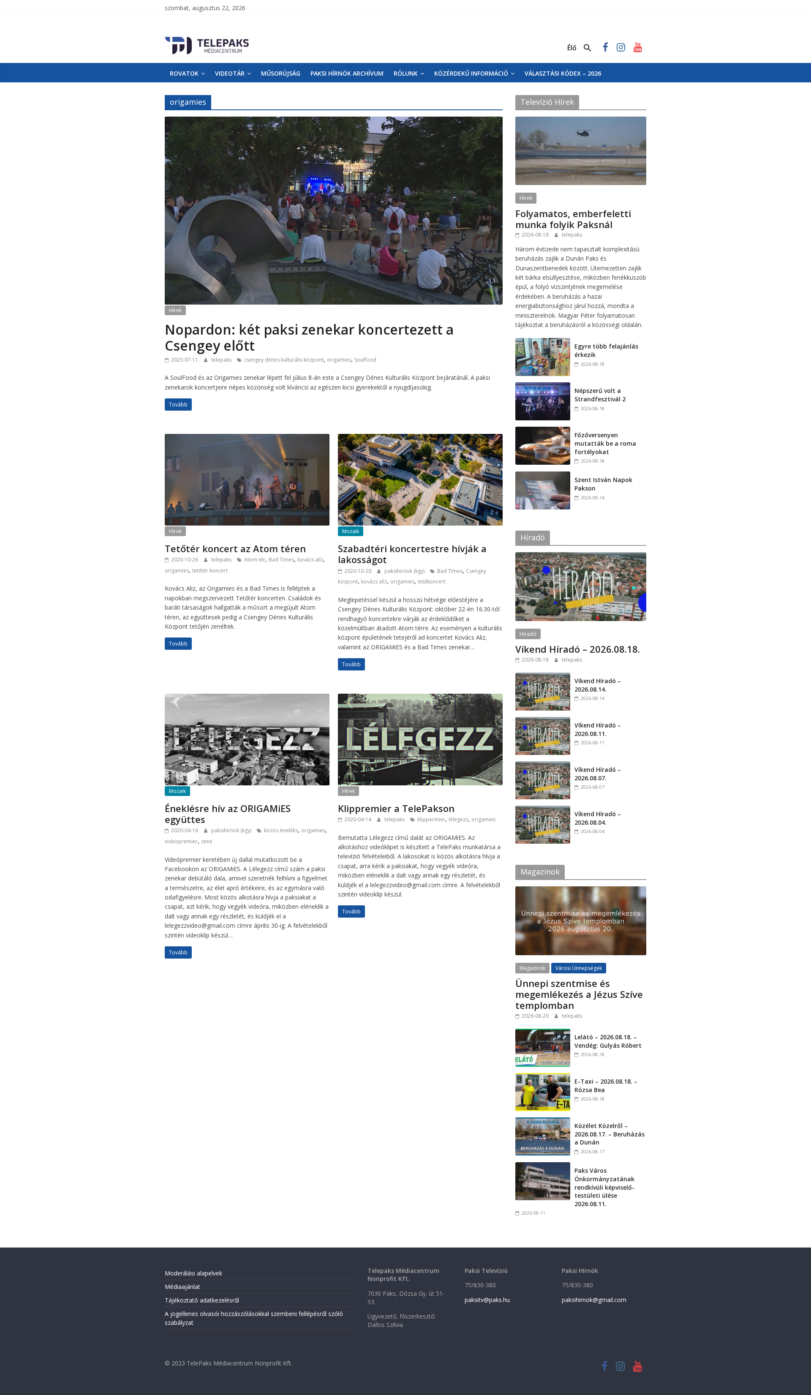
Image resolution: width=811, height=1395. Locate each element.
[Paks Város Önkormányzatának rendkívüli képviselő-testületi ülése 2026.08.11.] (542, 1167)
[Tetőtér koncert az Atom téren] (247, 439)
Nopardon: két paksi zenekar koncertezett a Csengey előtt (309, 337)
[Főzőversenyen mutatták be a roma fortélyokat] (542, 431)
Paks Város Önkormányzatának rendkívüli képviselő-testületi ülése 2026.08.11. (604, 1186)
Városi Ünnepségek (578, 968)
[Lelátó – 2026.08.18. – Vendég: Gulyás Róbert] (542, 1033)
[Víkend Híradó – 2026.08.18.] (580, 557)
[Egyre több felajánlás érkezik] (542, 342)
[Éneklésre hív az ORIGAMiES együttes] (247, 698)
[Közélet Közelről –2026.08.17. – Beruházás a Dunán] (542, 1122)
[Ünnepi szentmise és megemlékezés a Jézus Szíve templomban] (580, 891)
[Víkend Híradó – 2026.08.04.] (542, 810)
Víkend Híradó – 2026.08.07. (597, 774)
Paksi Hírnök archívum (347, 73)
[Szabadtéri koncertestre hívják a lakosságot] (420, 439)
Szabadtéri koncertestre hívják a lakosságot (412, 554)
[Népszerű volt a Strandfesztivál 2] (542, 387)
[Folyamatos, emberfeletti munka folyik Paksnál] (580, 121)
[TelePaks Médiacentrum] (207, 38)
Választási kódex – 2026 (563, 73)
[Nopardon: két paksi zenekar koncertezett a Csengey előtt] (334, 121)
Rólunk (406, 73)
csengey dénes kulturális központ (284, 359)
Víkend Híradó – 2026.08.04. (597, 818)
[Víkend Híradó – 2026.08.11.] (542, 721)
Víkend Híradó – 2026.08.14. (597, 685)
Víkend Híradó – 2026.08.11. (597, 729)
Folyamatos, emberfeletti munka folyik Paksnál (573, 219)
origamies (339, 359)
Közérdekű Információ (471, 73)
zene (206, 841)
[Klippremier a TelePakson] (420, 698)
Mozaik (350, 531)
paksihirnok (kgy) (405, 571)
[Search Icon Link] (587, 48)
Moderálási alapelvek (193, 1273)
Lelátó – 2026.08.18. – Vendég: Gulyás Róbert (608, 1041)
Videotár (230, 73)
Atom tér (254, 559)
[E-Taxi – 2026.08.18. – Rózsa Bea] (542, 1077)
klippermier (431, 819)
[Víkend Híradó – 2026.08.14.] (542, 677)
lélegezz (458, 819)
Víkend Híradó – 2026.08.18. (577, 649)
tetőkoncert (431, 581)
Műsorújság (280, 73)
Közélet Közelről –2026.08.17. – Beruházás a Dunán (609, 1134)
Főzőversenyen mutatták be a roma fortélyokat (605, 443)
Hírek (175, 310)
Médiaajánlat (182, 1287)
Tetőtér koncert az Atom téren (235, 548)
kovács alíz (310, 559)
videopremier (181, 841)
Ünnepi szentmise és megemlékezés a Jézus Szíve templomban (579, 994)
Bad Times (281, 559)
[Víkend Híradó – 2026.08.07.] (542, 766)
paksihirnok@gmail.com (594, 1300)
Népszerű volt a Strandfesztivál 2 (600, 395)
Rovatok (184, 73)
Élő (572, 47)
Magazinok (532, 968)
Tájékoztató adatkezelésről (202, 1300)
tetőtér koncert (210, 570)
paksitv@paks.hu (487, 1300)
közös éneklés (281, 830)
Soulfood (365, 359)
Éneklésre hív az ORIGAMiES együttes (228, 814)
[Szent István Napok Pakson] (542, 476)
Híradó (528, 634)
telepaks (222, 359)
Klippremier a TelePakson (396, 808)
